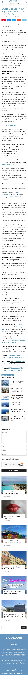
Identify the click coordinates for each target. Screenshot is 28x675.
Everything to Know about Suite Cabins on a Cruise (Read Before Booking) (17, 390)
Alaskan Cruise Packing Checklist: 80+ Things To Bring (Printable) (17, 397)
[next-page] (5, 424)
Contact (20, 670)
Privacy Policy (12, 669)
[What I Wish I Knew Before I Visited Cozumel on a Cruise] (14, 534)
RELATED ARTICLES (7, 375)
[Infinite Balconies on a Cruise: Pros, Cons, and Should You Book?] (5, 418)
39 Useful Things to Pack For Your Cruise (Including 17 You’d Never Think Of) (14, 616)
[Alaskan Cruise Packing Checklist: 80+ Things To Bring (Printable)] (5, 397)
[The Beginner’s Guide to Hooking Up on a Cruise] (14, 509)
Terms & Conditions (11, 670)
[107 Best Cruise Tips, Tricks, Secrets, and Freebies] (14, 585)
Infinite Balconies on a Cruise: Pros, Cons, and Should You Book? (18, 418)
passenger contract (7, 164)
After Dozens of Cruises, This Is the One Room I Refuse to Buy (18, 382)
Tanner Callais (6, 16)
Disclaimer (20, 669)
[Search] (26, 2)
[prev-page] (2, 424)
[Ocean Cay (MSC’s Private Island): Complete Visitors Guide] (14, 485)
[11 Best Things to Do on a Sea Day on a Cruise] (5, 404)
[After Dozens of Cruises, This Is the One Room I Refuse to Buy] (5, 383)
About (5, 669)
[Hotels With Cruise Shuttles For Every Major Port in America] (14, 560)
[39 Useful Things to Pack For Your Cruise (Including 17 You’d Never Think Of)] (14, 609)
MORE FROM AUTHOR (8, 377)
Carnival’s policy (10, 125)
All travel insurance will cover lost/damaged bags (12, 327)
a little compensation (17, 197)
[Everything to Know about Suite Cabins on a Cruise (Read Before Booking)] (5, 390)
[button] (2, 2)
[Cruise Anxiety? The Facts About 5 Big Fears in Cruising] (5, 411)
